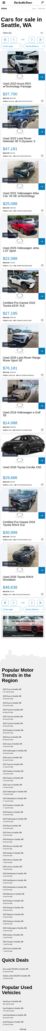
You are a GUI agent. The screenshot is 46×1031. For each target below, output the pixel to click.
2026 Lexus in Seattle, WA (12, 868)
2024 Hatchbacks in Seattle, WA (14, 875)
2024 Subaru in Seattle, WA (13, 813)
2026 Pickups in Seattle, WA (13, 922)
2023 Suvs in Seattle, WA (12, 704)
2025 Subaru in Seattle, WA (13, 779)
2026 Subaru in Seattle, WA (13, 936)
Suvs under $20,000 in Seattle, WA (15, 970)
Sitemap (23, 1029)
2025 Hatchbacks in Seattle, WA (14, 881)
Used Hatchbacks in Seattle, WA (14, 1016)
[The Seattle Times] (23, 2)
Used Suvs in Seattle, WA (12, 1003)
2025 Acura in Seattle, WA (12, 847)
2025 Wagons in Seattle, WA (13, 916)
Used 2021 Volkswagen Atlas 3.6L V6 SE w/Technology (21, 194)
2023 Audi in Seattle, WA (12, 827)
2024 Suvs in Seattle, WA (12, 697)
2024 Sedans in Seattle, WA (13, 731)
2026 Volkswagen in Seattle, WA (15, 929)
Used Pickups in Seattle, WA (13, 1023)
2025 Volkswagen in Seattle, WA (15, 752)
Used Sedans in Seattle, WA (13, 1009)
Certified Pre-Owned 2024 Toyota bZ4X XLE (19, 304)
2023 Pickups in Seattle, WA (13, 902)
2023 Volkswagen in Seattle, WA (15, 793)
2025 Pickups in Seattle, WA (13, 909)
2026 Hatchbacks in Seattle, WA (14, 888)
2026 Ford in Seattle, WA (12, 950)
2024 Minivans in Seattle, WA (13, 895)
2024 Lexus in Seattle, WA (12, 759)
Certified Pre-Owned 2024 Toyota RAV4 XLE (19, 523)
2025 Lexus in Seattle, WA (12, 786)
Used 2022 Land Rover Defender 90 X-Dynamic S (19, 140)
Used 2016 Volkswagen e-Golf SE (21, 414)
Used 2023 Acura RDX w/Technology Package (17, 85)
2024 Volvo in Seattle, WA (12, 861)
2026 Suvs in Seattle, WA (12, 738)
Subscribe (41, 8)
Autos (4, 8)
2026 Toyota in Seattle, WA (13, 724)
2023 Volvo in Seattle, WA (12, 834)
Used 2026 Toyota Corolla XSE (22, 467)
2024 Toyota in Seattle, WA (13, 711)
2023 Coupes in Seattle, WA (13, 943)
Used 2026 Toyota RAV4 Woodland (18, 578)
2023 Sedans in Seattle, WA (13, 806)
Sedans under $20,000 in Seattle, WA (16, 977)
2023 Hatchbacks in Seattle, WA (14, 800)
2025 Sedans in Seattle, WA (13, 772)
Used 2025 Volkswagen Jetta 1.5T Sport (21, 249)
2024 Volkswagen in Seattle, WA (15, 820)
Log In (34, 8)
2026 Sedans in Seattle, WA (13, 854)
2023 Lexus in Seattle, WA (12, 745)
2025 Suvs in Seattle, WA (12, 690)
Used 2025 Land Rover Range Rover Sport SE (21, 359)
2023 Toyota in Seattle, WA (13, 765)
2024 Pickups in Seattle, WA (13, 840)
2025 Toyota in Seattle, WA (13, 718)
